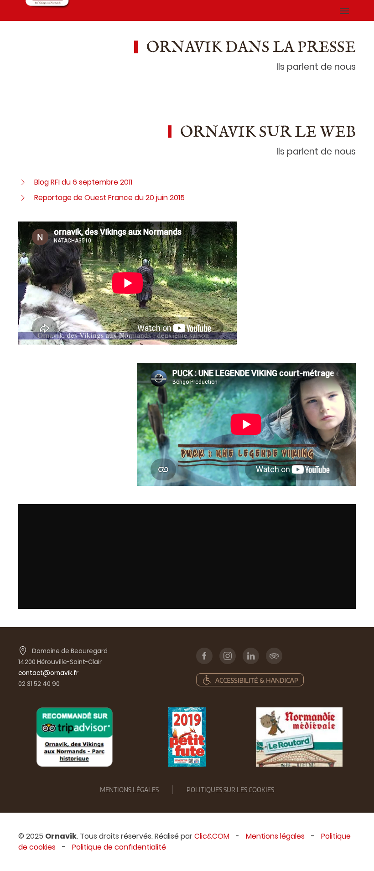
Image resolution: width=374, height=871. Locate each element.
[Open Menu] (344, 10)
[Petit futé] (187, 737)
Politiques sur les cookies (230, 790)
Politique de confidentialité (119, 847)
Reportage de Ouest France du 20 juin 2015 (109, 197)
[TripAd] (74, 737)
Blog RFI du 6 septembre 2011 (83, 182)
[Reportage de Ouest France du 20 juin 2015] (22, 197)
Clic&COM (211, 836)
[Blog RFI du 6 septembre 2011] (22, 182)
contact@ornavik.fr (48, 673)
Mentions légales (275, 836)
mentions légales (129, 790)
